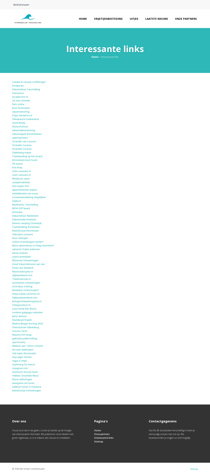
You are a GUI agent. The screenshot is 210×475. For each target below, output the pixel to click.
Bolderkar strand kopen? (25, 290)
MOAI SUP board (21, 208)
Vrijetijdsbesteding (108, 18)
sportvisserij (18, 342)
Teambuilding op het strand (27, 156)
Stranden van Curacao (24, 141)
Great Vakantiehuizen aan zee (28, 264)
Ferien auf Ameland (22, 267)
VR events (17, 163)
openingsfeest (20, 137)
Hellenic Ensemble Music (25, 375)
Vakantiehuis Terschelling (26, 89)
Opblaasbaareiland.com (24, 297)
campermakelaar (21, 182)
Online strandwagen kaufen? (28, 241)
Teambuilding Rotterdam (26, 226)
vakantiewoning (21, 111)
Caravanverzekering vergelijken (29, 197)
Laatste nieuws (156, 18)
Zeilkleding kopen (21, 152)
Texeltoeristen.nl (21, 279)
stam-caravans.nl (21, 171)
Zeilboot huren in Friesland (26, 386)
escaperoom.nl (20, 96)
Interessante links (104, 437)
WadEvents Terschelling (25, 204)
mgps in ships (19, 360)
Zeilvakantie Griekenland (25, 119)
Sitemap (98, 441)
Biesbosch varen (21, 178)
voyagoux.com (20, 368)
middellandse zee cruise (25, 193)
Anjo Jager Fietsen (22, 357)
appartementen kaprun (24, 189)
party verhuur (19, 316)
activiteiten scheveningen (26, 282)
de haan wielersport (23, 349)
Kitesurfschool (20, 126)
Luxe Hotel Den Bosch (24, 308)
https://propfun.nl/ (22, 115)
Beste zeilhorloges (22, 379)
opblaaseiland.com (22, 275)
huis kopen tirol (20, 186)
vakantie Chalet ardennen (26, 249)
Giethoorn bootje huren (25, 371)
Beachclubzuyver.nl (22, 271)
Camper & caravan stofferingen (29, 82)
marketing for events (23, 364)
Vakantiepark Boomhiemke (27, 134)
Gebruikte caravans (22, 234)
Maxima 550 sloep (22, 334)
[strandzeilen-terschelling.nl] (27, 18)
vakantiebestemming (23, 130)
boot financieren (21, 108)
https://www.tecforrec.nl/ (26, 293)
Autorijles (17, 212)
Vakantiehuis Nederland (25, 215)
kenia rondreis (20, 253)
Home (83, 18)
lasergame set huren (23, 383)
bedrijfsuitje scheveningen (26, 390)
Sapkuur (16, 200)
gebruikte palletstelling (24, 338)
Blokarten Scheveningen (25, 260)
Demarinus (18, 93)
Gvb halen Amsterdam (24, 353)
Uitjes (134, 18)
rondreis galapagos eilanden (27, 312)
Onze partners (186, 18)
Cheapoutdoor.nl (21, 305)
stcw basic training (22, 286)
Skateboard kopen (22, 319)
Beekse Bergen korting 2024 (27, 323)
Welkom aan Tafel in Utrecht (27, 345)
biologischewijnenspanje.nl (26, 301)
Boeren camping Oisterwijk (27, 223)
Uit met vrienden (21, 100)
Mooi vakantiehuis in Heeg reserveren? (33, 245)
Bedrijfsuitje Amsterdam (25, 230)
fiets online (18, 104)
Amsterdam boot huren (25, 160)
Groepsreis (18, 85)
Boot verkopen (20, 238)
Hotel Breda (18, 122)
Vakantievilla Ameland (24, 219)
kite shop (17, 167)
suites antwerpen (21, 256)
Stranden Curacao (22, 145)
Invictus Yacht (19, 331)
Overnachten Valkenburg (25, 327)
